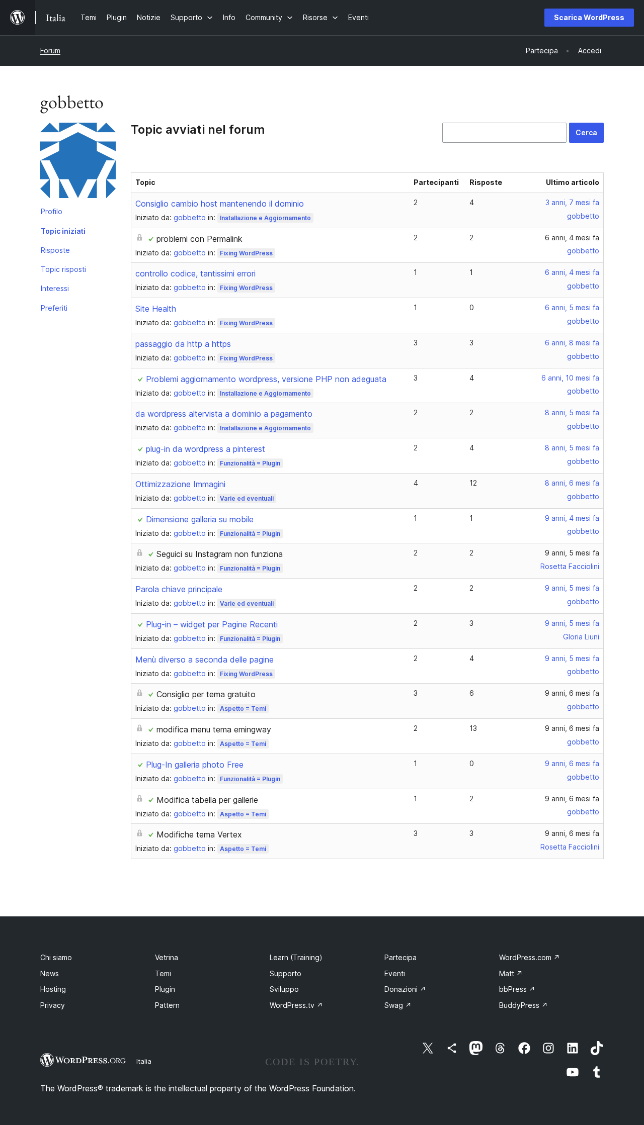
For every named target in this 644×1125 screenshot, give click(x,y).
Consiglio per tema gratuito (206, 694)
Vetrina (166, 957)
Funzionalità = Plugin (250, 463)
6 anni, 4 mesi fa (572, 237)
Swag (398, 1005)
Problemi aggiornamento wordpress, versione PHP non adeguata (266, 379)
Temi (163, 973)
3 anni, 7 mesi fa (572, 202)
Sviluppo (284, 989)
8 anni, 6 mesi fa (572, 483)
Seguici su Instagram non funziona (219, 554)
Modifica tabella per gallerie (207, 800)
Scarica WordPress (589, 17)
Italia (143, 1061)
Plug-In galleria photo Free (195, 765)
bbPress (517, 989)
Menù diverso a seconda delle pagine (204, 659)
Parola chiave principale (178, 589)
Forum (50, 50)
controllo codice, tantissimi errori (195, 273)
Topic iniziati (63, 231)
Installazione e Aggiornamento (265, 218)
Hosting (53, 989)
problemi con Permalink (199, 239)
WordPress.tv (296, 1005)
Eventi (394, 973)
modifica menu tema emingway (213, 729)
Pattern (167, 1005)
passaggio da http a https (183, 344)
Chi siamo (56, 957)
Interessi (55, 288)
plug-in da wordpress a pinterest (205, 449)
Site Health (155, 309)
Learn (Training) (296, 957)
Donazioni (405, 989)
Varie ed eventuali (247, 498)
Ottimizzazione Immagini (180, 484)
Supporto (285, 973)
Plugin (165, 989)
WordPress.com (529, 957)
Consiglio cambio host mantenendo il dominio (219, 204)
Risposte (55, 250)
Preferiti (54, 308)
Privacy (52, 1005)
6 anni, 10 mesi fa (570, 377)
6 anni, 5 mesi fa (572, 307)
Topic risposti (63, 269)
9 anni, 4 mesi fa (572, 518)
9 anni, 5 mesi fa (572, 552)
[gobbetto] (78, 162)
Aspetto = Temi (243, 708)
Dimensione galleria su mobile (200, 519)
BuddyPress (523, 1005)
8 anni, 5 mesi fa (572, 412)
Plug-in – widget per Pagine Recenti (212, 624)
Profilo (51, 211)
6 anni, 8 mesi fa (572, 342)
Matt (511, 973)
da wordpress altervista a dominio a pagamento (223, 414)
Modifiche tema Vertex (199, 834)
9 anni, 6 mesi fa (572, 693)
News (49, 973)
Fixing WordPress (246, 253)
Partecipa (400, 957)
